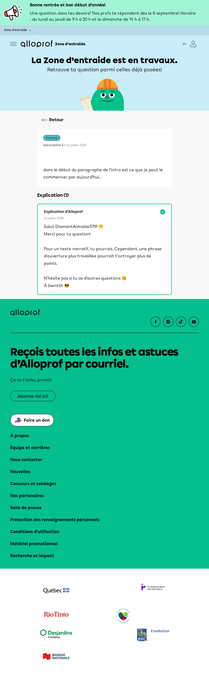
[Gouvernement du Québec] (56, 591)
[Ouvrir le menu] (13, 44)
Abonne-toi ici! (33, 396)
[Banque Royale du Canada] (153, 635)
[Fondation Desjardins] (56, 635)
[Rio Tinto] (56, 616)
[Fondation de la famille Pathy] (153, 591)
